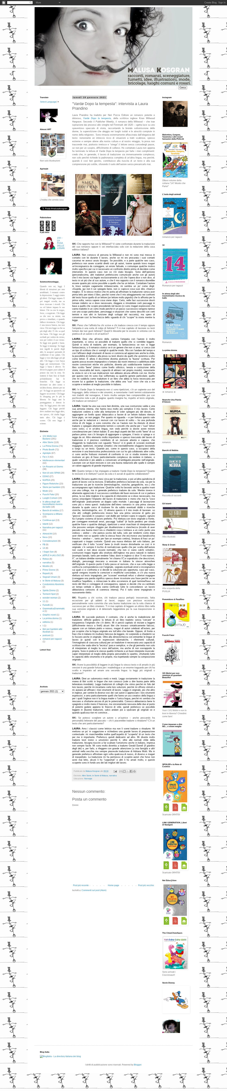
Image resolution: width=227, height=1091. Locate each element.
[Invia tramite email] (121, 771)
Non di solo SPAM (51, 473)
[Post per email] (115, 771)
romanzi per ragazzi (52, 639)
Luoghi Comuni (50, 498)
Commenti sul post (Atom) (94, 890)
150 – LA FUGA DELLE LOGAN (61, 243)
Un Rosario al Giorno (53, 466)
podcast (46, 635)
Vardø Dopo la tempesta (97, 118)
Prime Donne (49, 570)
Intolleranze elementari (54, 460)
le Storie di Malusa (100, 775)
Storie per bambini (51, 487)
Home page (113, 885)
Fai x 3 (46, 457)
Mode (45, 491)
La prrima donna (51, 618)
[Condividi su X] (127, 771)
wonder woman (50, 598)
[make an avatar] (51, 274)
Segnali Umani (50, 577)
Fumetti (46, 605)
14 (44, 548)
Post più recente (81, 885)
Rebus (46, 559)
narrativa (113, 775)
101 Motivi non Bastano (50, 437)
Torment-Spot (49, 594)
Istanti (45, 524)
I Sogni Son (48, 552)
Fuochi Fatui (48, 494)
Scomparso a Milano (52, 514)
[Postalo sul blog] (124, 771)
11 (44, 601)
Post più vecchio (146, 885)
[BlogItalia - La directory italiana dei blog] (60, 1056)
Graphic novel (49, 615)
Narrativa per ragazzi (53, 527)
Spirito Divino (49, 590)
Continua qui (49, 520)
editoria (46, 622)
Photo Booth (48, 449)
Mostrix (46, 566)
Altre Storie (86, 775)
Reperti (46, 573)
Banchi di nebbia (51, 510)
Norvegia (88, 778)
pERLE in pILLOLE (52, 555)
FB (44, 544)
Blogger (137, 1064)
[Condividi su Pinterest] (134, 771)
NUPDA (46, 480)
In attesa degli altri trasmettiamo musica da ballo (52, 504)
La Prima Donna (50, 446)
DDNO (46, 476)
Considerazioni (50, 541)
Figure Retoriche (51, 483)
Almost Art (47, 533)
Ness (45, 537)
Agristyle (47, 453)
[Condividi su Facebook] (131, 771)
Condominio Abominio (53, 584)
